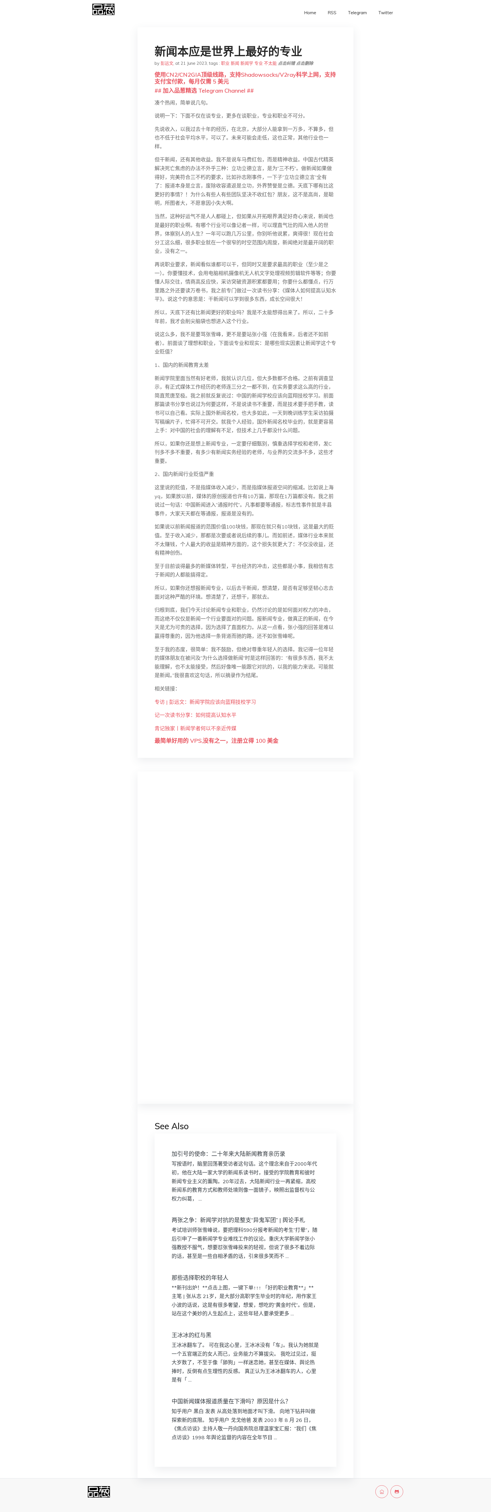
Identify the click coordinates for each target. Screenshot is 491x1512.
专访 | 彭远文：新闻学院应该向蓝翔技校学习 (205, 702)
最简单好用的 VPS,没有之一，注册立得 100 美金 (216, 740)
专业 (258, 63)
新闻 (235, 63)
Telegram (357, 12)
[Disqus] (245, 866)
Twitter (385, 12)
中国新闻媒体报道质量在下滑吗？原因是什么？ (231, 1401)
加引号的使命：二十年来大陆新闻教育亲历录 (228, 1153)
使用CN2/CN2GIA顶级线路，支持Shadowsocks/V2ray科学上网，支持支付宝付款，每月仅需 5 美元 (245, 78)
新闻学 (246, 63)
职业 (225, 63)
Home (310, 12)
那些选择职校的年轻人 (200, 1277)
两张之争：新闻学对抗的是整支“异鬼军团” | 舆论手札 (238, 1220)
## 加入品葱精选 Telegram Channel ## (204, 90)
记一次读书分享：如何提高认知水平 (195, 715)
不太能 (270, 63)
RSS (332, 12)
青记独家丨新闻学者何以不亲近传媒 (195, 728)
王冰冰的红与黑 (191, 1335)
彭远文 (167, 63)
